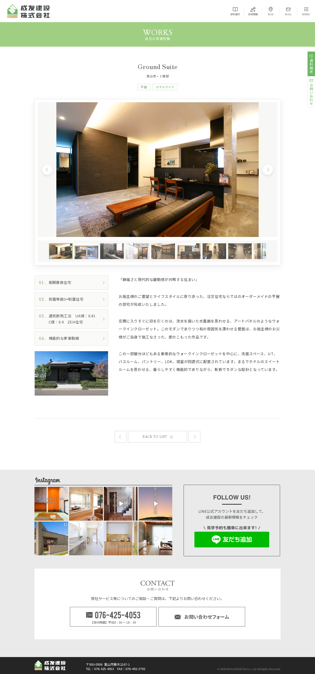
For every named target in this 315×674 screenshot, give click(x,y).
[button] (47, 169)
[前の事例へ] (194, 437)
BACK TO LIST (154, 437)
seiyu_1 (51, 491)
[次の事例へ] (120, 437)
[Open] (51, 504)
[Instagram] (65, 517)
